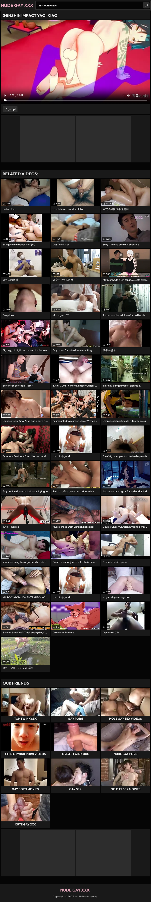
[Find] (146, 5)
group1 (12, 109)
